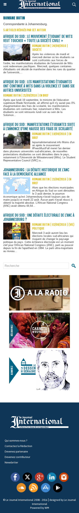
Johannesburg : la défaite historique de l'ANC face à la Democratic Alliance (36, 172)
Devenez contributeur (17, 457)
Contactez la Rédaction (18, 446)
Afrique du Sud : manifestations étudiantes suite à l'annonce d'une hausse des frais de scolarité (39, 126)
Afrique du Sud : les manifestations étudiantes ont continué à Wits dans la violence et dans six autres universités (39, 86)
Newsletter (11, 462)
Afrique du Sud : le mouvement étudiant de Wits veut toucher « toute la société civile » (38, 38)
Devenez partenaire (16, 451)
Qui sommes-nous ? (16, 440)
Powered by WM (39, 507)
